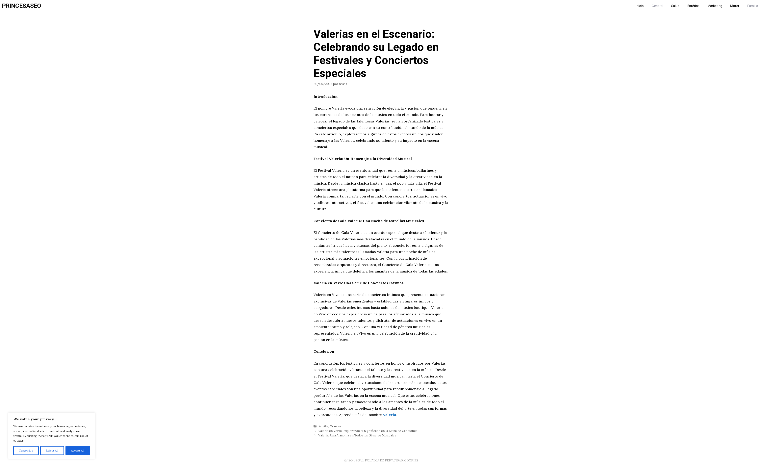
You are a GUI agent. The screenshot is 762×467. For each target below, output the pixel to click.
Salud (675, 5)
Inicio (640, 5)
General (657, 5)
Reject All (52, 450)
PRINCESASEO (21, 6)
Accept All (77, 450)
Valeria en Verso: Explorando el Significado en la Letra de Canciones (367, 431)
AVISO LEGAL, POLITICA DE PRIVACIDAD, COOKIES (381, 460)
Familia (752, 5)
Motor (734, 5)
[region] (51, 436)
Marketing (714, 5)
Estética (693, 5)
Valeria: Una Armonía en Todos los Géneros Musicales (357, 435)
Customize (26, 450)
